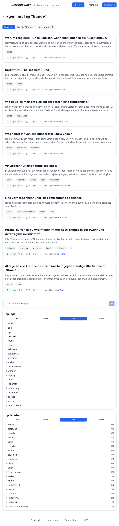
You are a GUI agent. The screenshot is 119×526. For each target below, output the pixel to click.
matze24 (12, 502)
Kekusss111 (14, 484)
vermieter (24, 248)
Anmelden (93, 5)
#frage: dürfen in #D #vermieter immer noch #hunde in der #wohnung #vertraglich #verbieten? (54, 232)
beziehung (13, 392)
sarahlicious (14, 459)
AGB (86, 520)
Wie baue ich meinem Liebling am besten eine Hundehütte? (47, 102)
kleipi (61, 153)
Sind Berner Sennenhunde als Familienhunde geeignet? (44, 198)
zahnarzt (12, 349)
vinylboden (54, 179)
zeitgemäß (13, 353)
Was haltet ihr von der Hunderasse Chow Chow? (38, 134)
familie (10, 179)
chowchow (21, 147)
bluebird (12, 454)
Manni (11, 480)
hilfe (10, 379)
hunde (9, 52)
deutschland (14, 405)
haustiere (35, 147)
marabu (12, 433)
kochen (11, 362)
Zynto (11, 424)
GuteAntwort (21, 5)
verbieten (37, 248)
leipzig (11, 375)
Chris (10, 463)
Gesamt (101, 318)
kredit (19, 83)
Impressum (53, 520)
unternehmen (15, 366)
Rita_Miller (63, 121)
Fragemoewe (14, 472)
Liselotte (12, 493)
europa (11, 396)
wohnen (12, 370)
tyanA (11, 489)
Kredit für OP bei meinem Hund (27, 70)
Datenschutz (71, 520)
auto (10, 323)
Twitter (63, 254)
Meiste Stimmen (25, 27)
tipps (10, 332)
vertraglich (61, 248)
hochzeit (12, 336)
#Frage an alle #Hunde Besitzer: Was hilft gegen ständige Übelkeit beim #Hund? (55, 268)
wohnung (21, 179)
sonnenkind (65, 185)
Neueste (8, 27)
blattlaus (12, 428)
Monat (45, 318)
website (12, 401)
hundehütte (22, 116)
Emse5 (11, 467)
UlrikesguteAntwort (18, 506)
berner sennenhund (26, 211)
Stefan (11, 476)
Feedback (35, 520)
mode (11, 345)
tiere (43, 179)
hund (19, 284)
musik (11, 340)
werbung (12, 357)
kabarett (12, 383)
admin (11, 450)
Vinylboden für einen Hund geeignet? (31, 166)
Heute (18, 318)
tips (10, 327)
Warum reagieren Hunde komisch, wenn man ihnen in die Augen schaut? (56, 38)
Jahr (73, 318)
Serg (10, 441)
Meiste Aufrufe (46, 27)
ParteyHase (14, 497)
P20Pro (62, 57)
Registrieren (109, 5)
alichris (11, 437)
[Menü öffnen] (5, 5)
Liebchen (12, 446)
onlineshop (14, 388)
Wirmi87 (63, 217)
